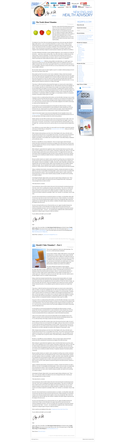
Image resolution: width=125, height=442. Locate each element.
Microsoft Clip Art (41, 431)
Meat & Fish (82, 53)
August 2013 (80, 78)
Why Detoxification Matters (83, 38)
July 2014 (80, 65)
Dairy (80, 47)
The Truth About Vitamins (46, 22)
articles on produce (36, 114)
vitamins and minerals (71, 435)
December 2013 (81, 74)
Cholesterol (80, 44)
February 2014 (81, 72)
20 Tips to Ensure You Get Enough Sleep (85, 35)
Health (40, 24)
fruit (55, 238)
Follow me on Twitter (86, 87)
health (57, 238)
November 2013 (81, 75)
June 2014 (80, 67)
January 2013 (80, 80)
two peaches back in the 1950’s (57, 128)
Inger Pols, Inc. (36, 439)
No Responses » (71, 24)
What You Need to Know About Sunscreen (85, 39)
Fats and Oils (82, 48)
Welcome (80, 59)
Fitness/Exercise (81, 54)
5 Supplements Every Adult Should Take (59, 409)
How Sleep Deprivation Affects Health (85, 36)
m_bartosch (45, 234)
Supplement (65, 435)
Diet (38, 24)
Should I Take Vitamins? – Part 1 (49, 245)
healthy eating (60, 238)
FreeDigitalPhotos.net (52, 234)
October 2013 (80, 77)
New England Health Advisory (58, 435)
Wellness (80, 60)
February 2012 (81, 81)
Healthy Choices (44, 24)
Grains (81, 51)
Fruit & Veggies (82, 50)
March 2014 (80, 71)
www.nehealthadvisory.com (52, 428)
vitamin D (42, 61)
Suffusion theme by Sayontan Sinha (88, 439)
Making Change (65, 238)
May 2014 (80, 68)
